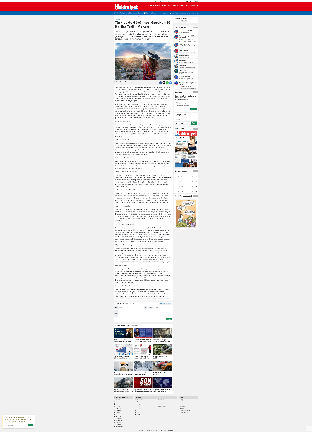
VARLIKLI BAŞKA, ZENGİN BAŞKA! (187, 62)
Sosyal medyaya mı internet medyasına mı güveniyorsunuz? (185, 97)
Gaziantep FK (180, 189)
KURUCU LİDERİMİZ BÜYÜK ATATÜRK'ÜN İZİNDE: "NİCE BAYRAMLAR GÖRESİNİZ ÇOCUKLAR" (142, 340)
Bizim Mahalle (162, 406)
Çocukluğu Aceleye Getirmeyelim (188, 67)
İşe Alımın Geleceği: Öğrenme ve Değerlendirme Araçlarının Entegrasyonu (162, 340)
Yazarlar (183, 13)
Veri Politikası (184, 412)
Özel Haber (150, 5)
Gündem (157, 5)
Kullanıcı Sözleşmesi (186, 410)
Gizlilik (182, 408)
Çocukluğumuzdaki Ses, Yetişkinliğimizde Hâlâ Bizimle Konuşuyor (187, 87)
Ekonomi (176, 5)
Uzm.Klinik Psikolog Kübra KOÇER (187, 84)
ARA (194, 123)
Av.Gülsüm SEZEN (184, 76)
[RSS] (197, 13)
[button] (197, 5)
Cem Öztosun (183, 70)
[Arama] (195, 13)
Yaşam (169, 5)
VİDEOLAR (166, 13)
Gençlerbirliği (180, 176)
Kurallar (182, 406)
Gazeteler (118, 416)
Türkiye (186, 5)
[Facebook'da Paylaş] (160, 82)
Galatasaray (180, 179)
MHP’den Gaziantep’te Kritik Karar (127, 13)
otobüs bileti (143, 87)
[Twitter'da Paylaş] (163, 82)
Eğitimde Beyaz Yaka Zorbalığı (187, 52)
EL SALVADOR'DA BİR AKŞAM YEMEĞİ (186, 73)
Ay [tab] (189, 21)
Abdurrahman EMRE (185, 31)
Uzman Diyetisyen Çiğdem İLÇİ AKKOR (187, 37)
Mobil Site (118, 412)
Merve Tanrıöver (184, 55)
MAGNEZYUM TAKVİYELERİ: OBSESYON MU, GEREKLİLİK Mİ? (187, 40)
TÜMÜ (195, 27)
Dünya (193, 5)
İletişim (191, 13)
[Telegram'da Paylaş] (170, 82)
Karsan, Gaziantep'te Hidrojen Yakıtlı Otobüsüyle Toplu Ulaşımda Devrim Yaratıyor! (123, 390)
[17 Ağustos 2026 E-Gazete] (186, 149)
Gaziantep (188, 1)
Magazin (160, 402)
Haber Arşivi (118, 404)
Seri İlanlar (118, 422)
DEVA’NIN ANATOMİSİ (184, 32)
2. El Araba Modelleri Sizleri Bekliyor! (162, 373)
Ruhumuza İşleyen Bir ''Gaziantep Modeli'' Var (141, 357)
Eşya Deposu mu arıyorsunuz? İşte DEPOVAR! (123, 373)
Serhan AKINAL (184, 44)
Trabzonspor (180, 184)
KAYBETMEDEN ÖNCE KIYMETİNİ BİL (187, 46)
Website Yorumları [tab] (166, 303)
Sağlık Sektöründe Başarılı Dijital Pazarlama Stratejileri (122, 357)
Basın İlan (161, 404)
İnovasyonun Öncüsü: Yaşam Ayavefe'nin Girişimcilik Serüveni (141, 373)
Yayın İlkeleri (183, 404)
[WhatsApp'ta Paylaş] (167, 82)
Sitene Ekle (118, 418)
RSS (116, 414)
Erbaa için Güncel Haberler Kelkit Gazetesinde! (161, 390)
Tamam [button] (30, 425)
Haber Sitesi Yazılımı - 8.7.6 (166, 430)
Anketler (118, 410)
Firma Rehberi (119, 420)
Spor (181, 5)
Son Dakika (118, 402)
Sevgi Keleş (182, 65)
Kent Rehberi (119, 427)
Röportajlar (161, 400)
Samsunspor (180, 181)
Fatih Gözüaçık (183, 50)
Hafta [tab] (186, 21)
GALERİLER (174, 13)
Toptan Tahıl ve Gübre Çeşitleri (160, 357)
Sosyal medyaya (182, 103)
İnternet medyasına (183, 106)
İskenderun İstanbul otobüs (134, 271)
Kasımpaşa (180, 191)
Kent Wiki (118, 424)
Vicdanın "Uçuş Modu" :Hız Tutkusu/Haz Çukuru (186, 79)
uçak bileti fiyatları (137, 143)
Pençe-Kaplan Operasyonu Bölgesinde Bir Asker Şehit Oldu (142, 390)
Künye (181, 402)
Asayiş (164, 5)
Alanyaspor (180, 186)
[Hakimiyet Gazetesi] (126, 7)
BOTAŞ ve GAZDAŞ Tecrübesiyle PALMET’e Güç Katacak (122, 340)
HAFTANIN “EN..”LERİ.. (184, 57)
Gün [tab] (182, 21)
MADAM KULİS (183, 60)
